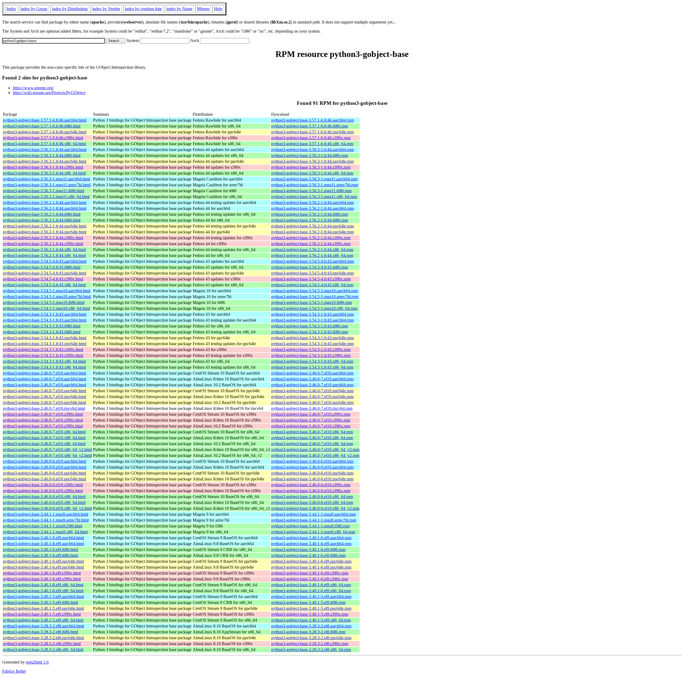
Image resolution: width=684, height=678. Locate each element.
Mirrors (203, 8)
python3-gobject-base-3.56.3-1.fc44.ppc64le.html (44, 161)
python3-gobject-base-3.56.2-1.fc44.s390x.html (43, 238)
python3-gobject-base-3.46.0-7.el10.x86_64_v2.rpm (315, 449)
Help (218, 8)
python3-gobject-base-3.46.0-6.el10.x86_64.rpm (312, 496)
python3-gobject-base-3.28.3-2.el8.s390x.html (42, 643)
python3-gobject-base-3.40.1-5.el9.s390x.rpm (309, 614)
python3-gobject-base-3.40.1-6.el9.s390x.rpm (309, 573)
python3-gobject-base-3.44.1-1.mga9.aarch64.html (45, 514)
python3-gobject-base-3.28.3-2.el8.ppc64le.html (43, 637)
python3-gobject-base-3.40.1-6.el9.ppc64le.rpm (311, 561)
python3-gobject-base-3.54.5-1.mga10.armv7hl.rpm (314, 296)
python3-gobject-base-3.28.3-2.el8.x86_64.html (43, 649)
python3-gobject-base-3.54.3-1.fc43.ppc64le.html (44, 338)
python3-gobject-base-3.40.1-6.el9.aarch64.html (43, 538)
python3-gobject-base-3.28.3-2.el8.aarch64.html (43, 626)
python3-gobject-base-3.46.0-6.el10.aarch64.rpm (312, 461)
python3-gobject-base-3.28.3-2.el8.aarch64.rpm (311, 626)
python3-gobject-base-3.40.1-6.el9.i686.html (40, 549)
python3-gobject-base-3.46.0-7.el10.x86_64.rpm (312, 432)
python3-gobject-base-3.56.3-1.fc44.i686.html (41, 155)
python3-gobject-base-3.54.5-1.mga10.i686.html (43, 302)
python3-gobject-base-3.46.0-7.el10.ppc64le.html (44, 390)
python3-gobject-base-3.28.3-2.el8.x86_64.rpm (311, 649)
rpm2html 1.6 (37, 662)
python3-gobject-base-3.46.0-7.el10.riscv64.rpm (311, 408)
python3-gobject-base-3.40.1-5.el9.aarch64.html (43, 596)
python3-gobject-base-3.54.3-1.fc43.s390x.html (43, 349)
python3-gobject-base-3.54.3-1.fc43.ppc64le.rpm (312, 338)
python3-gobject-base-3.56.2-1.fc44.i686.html (41, 214)
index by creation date (143, 8)
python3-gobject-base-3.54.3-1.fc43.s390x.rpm (311, 349)
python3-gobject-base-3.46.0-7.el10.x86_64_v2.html (47, 449)
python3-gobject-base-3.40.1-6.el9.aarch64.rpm (311, 538)
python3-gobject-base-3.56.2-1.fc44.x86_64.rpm (312, 249)
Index (11, 8)
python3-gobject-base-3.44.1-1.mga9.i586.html (42, 526)
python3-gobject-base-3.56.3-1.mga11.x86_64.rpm (314, 196)
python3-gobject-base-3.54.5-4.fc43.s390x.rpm (311, 279)
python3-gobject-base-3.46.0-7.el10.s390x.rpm (310, 414)
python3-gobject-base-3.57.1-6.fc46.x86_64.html (44, 143)
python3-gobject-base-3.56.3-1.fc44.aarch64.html (44, 149)
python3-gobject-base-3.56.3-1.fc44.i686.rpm (309, 155)
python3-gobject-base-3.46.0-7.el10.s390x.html (43, 414)
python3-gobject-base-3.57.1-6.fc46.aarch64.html (44, 120)
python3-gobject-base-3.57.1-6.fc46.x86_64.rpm (312, 143)
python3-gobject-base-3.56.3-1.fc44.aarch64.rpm (312, 149)
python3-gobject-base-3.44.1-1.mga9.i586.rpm (310, 526)
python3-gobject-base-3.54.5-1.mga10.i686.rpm (311, 302)
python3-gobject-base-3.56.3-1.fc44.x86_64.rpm (312, 173)
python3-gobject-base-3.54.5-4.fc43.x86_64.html (44, 285)
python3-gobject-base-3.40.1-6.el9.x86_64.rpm (311, 585)
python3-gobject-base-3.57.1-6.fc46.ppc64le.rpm (312, 132)
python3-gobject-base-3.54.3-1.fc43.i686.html (41, 326)
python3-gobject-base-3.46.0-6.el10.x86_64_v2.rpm (315, 508)
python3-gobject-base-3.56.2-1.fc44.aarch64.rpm (312, 202)
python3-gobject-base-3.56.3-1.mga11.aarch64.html (46, 179)
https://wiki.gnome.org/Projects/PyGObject (49, 92)
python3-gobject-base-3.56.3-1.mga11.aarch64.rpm (314, 179)
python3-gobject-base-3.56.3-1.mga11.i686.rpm (311, 190)
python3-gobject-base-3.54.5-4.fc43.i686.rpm (309, 267)
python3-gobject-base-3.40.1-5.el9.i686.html (40, 602)
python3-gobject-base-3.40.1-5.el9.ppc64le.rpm (311, 608)
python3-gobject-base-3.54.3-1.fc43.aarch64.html (44, 314)
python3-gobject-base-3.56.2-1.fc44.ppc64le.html (44, 226)
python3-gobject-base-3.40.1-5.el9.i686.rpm (308, 602)
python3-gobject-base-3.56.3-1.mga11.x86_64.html (46, 196)
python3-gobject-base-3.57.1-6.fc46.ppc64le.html (44, 132)
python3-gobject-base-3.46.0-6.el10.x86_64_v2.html (47, 508)
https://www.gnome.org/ (33, 88)
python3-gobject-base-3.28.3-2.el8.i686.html (40, 632)
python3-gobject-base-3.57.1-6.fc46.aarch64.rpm (312, 120)
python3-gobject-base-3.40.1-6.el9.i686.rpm (308, 549)
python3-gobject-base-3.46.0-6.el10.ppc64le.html (44, 473)
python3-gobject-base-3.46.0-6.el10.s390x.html (43, 485)
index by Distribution (70, 8)
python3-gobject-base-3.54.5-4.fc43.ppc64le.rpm (312, 273)
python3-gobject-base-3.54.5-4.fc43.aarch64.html (44, 261)
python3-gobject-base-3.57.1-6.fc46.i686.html (41, 126)
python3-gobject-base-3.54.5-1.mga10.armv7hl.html (47, 296)
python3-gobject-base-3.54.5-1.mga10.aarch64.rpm (314, 290)
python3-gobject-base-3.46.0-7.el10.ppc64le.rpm (312, 390)
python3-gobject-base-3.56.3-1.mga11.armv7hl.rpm (314, 185)
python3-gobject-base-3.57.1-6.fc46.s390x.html (43, 138)
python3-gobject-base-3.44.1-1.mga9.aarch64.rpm (313, 514)
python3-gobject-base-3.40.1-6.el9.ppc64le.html (43, 561)
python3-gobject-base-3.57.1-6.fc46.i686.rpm (309, 126)
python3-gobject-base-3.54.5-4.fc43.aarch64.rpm (312, 261)
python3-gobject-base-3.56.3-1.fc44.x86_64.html (44, 173)
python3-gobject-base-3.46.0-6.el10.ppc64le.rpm (312, 473)
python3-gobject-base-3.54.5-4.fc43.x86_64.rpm (312, 285)
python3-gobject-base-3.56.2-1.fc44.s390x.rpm (311, 238)
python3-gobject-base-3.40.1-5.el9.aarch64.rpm (311, 596)
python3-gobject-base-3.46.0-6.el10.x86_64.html (44, 496)
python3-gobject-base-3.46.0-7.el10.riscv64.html (44, 408)
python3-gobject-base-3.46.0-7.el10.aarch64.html (44, 373)
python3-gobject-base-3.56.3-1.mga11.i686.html (43, 190)
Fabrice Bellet (14, 671)
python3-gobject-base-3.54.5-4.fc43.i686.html (41, 267)
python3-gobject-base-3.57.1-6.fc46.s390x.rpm (311, 138)
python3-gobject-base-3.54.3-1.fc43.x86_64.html (44, 361)
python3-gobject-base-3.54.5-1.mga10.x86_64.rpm (314, 308)
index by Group (34, 8)
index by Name (179, 8)
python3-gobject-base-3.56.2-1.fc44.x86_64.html (44, 249)
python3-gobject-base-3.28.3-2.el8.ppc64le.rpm (311, 637)
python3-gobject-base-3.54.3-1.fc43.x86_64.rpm (312, 361)
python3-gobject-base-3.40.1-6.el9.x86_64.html (43, 585)
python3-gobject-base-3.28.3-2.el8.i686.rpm (308, 632)
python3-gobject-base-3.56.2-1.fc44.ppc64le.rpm (312, 226)
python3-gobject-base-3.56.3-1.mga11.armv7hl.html (47, 185)
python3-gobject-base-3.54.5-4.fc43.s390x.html (43, 279)
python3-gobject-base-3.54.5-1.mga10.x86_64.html (46, 308)
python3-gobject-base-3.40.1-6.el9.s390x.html (42, 573)
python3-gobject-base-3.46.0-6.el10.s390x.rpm (310, 485)
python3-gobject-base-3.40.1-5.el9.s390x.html (42, 614)
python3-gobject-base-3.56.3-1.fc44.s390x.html (43, 167)
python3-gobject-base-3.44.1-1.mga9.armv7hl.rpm (313, 520)
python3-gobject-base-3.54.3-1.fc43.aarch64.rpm (312, 314)
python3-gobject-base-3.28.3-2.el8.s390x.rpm (309, 643)
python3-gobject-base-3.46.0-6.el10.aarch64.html (44, 461)
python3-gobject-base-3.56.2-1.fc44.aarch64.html (44, 202)
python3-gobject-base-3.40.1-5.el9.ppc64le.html (43, 608)
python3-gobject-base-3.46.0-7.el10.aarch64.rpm (312, 373)
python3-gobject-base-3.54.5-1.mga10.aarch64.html (46, 290)
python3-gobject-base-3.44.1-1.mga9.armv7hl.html (46, 520)
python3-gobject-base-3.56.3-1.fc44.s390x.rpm (311, 167)
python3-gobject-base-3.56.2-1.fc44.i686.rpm (309, 214)
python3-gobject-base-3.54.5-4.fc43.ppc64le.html (44, 273)
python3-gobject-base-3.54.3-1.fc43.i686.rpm (309, 326)
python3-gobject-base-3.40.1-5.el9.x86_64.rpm (311, 620)
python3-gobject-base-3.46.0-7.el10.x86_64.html (44, 432)
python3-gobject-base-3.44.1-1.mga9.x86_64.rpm (313, 532)
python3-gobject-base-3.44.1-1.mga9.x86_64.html (45, 532)
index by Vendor (106, 8)
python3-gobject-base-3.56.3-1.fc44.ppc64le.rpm (312, 161)
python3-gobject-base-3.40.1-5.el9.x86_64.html (43, 620)
